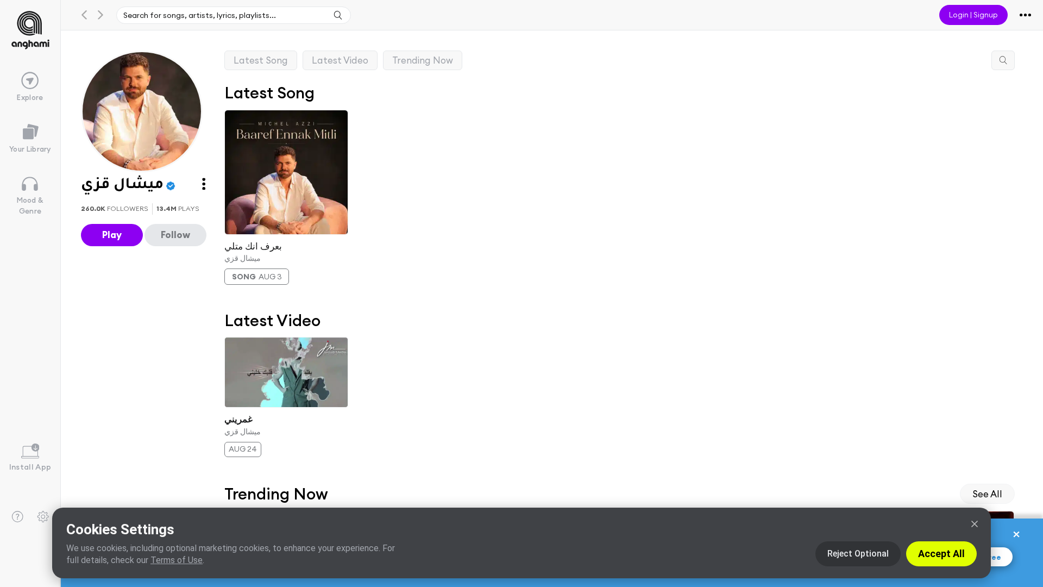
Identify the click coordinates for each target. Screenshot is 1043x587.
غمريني (238, 418)
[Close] (974, 524)
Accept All (941, 553)
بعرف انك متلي (253, 246)
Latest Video (340, 60)
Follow (175, 234)
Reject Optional (858, 553)
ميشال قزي (242, 258)
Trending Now (422, 60)
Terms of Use (176, 560)
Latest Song (261, 60)
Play (112, 234)
